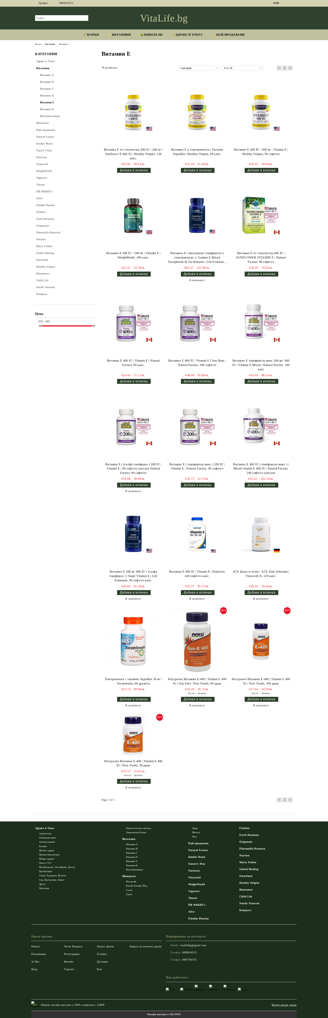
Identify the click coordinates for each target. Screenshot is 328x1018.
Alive (191, 911)
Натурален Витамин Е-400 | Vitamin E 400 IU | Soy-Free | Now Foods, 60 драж (197, 681)
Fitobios (244, 828)
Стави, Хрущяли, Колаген (52, 875)
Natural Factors (198, 850)
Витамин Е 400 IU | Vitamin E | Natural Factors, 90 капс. (133, 363)
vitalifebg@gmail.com (193, 945)
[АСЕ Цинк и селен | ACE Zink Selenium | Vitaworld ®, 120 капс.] (261, 534)
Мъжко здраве (46, 859)
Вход (34, 969)
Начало (35, 946)
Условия (102, 954)
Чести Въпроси (73, 946)
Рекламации (38, 954)
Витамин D (132, 857)
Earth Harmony (249, 835)
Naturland (245, 876)
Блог (99, 969)
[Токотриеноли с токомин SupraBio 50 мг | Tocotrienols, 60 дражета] (133, 641)
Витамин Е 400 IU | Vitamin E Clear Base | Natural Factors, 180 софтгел (197, 363)
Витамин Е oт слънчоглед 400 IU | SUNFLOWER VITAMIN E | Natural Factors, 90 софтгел (261, 257)
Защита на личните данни (145, 946)
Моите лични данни (284, 1005)
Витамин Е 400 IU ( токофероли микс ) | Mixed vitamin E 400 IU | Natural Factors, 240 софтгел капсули (261, 469)
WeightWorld (196, 884)
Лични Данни (105, 946)
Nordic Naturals (249, 903)
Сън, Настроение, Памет (52, 880)
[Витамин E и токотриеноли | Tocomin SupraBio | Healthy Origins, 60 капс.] (197, 112)
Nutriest (244, 855)
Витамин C (131, 853)
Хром (129, 894)
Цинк (195, 828)
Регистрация (71, 954)
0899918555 (66, 3)
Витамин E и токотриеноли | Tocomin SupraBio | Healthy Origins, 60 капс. (197, 152)
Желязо (196, 832)
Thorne (192, 898)
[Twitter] (291, 3)
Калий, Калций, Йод (136, 885)
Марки (93, 34)
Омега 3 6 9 (45, 863)
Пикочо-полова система (138, 828)
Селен (129, 890)
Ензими (43, 846)
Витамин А (132, 844)
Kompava (245, 910)
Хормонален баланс (136, 832)
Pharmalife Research (252, 848)
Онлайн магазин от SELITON (164, 1014)
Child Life (245, 896)
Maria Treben (247, 862)
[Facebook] (285, 3)
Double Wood (196, 857)
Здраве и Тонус (189, 34)
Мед (194, 836)
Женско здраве (46, 850)
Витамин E (131, 861)
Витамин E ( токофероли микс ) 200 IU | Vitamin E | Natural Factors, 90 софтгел (197, 466)
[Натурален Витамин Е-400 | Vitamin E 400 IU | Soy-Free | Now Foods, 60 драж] (197, 641)
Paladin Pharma (198, 918)
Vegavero (193, 891)
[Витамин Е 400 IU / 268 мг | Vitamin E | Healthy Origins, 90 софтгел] (261, 112)
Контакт (69, 961)
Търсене (69, 969)
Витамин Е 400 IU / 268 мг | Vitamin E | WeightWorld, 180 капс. (133, 255)
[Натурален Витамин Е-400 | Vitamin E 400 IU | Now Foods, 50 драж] (133, 735)
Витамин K (132, 865)
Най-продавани (198, 843)
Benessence (246, 889)
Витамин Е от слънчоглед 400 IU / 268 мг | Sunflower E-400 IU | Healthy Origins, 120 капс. (133, 154)
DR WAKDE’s (197, 904)
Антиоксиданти (47, 842)
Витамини (121, 34)
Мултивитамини (134, 869)
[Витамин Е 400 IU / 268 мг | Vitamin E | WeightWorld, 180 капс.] (133, 215)
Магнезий (131, 881)
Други (42, 884)
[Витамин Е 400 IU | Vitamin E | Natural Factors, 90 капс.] (133, 323)
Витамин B (131, 848)
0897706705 (189, 959)
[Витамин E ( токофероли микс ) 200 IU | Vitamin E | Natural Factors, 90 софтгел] (197, 426)
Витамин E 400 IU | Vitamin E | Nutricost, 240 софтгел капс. (197, 574)
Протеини (44, 888)
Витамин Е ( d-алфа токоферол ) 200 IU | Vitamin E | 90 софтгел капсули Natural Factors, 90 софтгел (133, 469)
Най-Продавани (230, 34)
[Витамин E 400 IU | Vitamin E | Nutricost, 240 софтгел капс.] (197, 534)
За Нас (35, 961)
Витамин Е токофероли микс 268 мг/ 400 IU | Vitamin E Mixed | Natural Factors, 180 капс (260, 365)
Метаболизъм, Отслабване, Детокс (57, 867)
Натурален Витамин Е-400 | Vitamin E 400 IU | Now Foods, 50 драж (133, 763)
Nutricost (194, 870)
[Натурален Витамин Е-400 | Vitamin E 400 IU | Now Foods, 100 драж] (261, 641)
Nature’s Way (196, 863)
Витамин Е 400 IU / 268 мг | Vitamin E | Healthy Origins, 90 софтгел (261, 152)
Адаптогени (45, 833)
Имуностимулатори (49, 854)
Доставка (102, 961)
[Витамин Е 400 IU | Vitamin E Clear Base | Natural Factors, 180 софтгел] (197, 323)
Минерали (153, 34)
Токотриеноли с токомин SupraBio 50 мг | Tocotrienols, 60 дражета (133, 681)
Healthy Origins (249, 882)
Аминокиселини (47, 837)
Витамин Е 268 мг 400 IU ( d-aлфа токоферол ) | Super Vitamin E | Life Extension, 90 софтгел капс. (133, 576)
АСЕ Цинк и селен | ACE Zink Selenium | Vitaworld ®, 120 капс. (261, 574)
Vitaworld (194, 877)
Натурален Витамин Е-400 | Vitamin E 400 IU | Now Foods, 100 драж (261, 681)
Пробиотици (45, 871)
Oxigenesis (245, 841)
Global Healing (248, 869)
